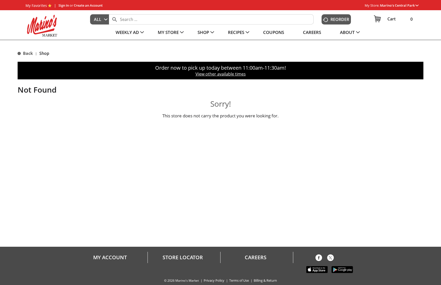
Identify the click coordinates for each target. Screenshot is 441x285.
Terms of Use (239, 280)
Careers (255, 257)
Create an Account (88, 5)
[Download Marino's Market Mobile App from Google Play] (342, 269)
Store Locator (183, 257)
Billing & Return (265, 280)
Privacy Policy (214, 280)
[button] (399, 5)
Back (27, 53)
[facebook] (318, 259)
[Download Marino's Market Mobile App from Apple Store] (317, 269)
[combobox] (99, 19)
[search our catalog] (114, 19)
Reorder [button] (339, 19)
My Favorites (36, 5)
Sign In (63, 5)
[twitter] (330, 259)
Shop (44, 53)
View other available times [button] (220, 74)
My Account (110, 257)
